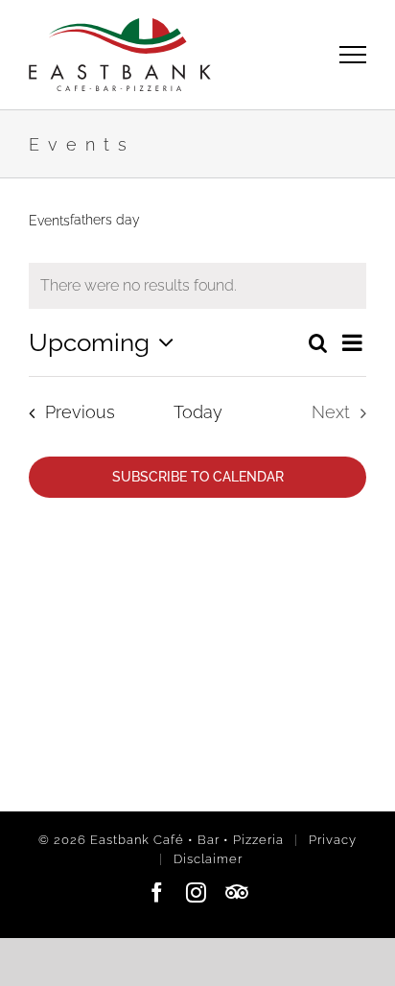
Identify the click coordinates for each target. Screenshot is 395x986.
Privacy (333, 840)
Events (49, 220)
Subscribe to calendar (198, 476)
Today (198, 412)
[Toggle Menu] (353, 54)
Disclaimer (208, 859)
